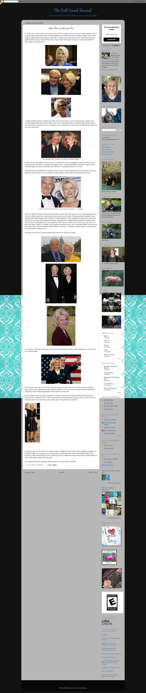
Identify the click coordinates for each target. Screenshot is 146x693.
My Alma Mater (106, 154)
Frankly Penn (108, 465)
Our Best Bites (109, 372)
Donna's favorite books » (114, 483)
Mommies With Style (111, 406)
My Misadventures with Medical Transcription (109, 649)
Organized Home (109, 427)
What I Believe (106, 147)
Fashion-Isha (108, 445)
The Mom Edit (108, 448)
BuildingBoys (108, 400)
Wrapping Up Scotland (109, 657)
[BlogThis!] (50, 465)
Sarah (106, 350)
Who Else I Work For (108, 152)
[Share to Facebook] (54, 465)
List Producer (108, 383)
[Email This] (48, 465)
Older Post (92, 472)
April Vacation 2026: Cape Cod (111, 654)
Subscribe (111, 39)
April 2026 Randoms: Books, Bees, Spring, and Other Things (111, 662)
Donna (115, 53)
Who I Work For (107, 149)
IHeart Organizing (110, 430)
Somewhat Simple (110, 420)
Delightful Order (109, 433)
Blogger (84, 688)
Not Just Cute (108, 403)
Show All (119, 358)
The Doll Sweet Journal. (73, 10)
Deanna (106, 340)
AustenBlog (108, 462)
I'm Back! (105, 634)
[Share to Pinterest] (56, 465)
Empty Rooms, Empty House (111, 667)
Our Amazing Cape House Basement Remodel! (110, 675)
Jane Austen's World (111, 459)
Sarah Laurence (109, 354)
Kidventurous (108, 409)
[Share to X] (52, 465)
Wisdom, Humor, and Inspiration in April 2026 (109, 644)
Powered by (107, 45)
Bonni (106, 336)
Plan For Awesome (110, 388)
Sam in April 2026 (107, 671)
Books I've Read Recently (108, 489)
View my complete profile (109, 69)
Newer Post (30, 472)
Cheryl (106, 345)
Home (61, 472)
